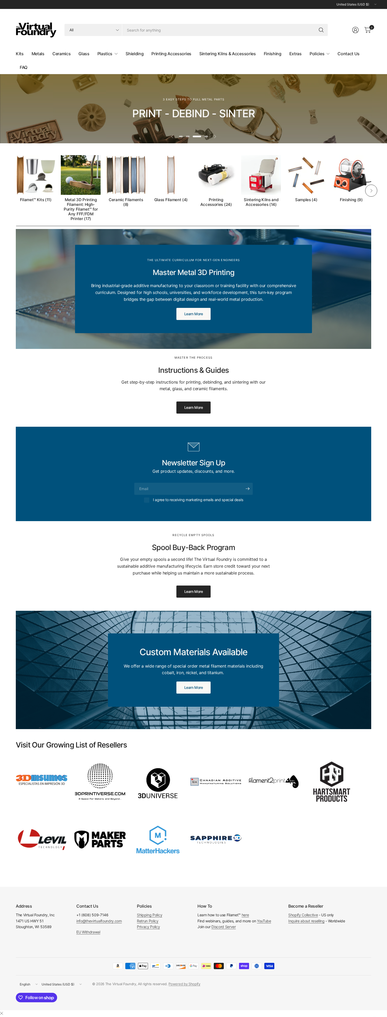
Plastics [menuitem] (104, 53)
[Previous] (16, 191)
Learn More (193, 407)
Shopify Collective (303, 915)
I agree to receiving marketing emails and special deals (198, 499)
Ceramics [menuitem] (61, 53)
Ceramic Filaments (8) (126, 202)
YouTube (264, 921)
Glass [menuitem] (83, 53)
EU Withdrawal (88, 932)
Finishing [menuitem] (272, 53)
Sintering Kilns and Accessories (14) (261, 202)
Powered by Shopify (184, 984)
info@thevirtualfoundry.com (99, 921)
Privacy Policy (148, 926)
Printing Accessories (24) (216, 202)
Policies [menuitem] (317, 53)
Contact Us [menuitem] (349, 53)
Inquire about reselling (306, 921)
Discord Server (223, 926)
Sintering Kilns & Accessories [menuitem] (227, 53)
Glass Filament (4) (171, 199)
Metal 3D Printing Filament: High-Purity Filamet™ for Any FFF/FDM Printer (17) (81, 209)
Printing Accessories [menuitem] (171, 53)
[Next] (371, 191)
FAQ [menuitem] (23, 67)
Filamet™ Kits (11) (36, 199)
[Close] (1, 1013)
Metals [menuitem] (38, 53)
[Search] (321, 30)
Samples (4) (306, 199)
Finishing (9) (351, 199)
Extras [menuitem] (295, 53)
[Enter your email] (247, 489)
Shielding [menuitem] (134, 53)
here (245, 915)
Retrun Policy (147, 921)
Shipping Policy (149, 915)
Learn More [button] (193, 314)
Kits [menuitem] (20, 53)
